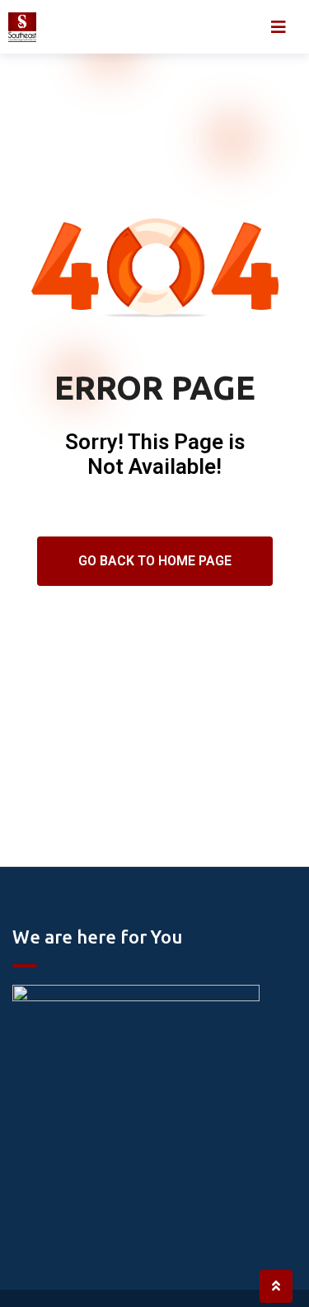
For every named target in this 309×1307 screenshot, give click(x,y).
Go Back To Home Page (155, 561)
